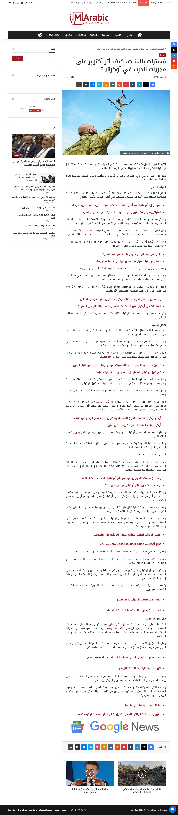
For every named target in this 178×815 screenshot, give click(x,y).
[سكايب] (99, 84)
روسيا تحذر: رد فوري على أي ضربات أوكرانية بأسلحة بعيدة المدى (124, 657)
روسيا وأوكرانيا (93, 507)
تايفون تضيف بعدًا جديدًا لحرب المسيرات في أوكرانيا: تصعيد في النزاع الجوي (117, 365)
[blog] (89, 18)
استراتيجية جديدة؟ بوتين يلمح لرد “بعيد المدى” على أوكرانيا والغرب (122, 212)
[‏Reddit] (119, 84)
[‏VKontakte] (112, 84)
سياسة (106, 34)
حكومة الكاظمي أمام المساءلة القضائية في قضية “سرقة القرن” (33, 198)
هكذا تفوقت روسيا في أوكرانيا (143, 705)
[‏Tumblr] (132, 84)
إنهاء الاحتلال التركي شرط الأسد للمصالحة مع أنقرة (35, 216)
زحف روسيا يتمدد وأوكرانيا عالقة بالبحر (139, 599)
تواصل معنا (33, 810)
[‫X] (146, 84)
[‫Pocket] (97, 747)
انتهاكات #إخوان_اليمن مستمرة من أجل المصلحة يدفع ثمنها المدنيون (34, 163)
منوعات (82, 34)
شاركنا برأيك (22, 810)
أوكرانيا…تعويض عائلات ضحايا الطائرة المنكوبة (134, 610)
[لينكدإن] (139, 84)
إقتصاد (94, 34)
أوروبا (148, 49)
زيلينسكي (92, 647)
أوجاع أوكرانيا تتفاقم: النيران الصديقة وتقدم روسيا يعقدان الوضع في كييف (117, 417)
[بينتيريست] (126, 84)
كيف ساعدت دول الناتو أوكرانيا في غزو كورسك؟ (133, 485)
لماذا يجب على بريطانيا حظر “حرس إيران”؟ (37, 207)
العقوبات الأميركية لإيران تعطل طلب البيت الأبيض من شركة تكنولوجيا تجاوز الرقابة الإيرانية (34, 188)
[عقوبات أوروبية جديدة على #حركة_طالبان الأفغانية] (47, 178)
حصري (68, 34)
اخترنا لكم (54, 34)
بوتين (148, 618)
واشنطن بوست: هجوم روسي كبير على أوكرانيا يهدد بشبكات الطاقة (121, 478)
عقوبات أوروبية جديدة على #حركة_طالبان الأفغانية (26, 175)
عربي (130, 34)
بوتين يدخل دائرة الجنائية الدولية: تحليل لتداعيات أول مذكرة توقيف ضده (119, 714)
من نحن (57, 810)
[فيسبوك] (152, 84)
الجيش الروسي (105, 401)
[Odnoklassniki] (106, 84)
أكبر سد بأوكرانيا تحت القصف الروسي (139, 668)
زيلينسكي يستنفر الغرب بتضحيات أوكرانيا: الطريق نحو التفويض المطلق (120, 299)
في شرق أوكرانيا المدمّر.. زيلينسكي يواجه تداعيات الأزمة (128, 372)
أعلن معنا (11, 810)
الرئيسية (160, 49)
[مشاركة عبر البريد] (86, 84)
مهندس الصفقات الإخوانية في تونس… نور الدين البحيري (34, 234)
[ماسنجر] (92, 84)
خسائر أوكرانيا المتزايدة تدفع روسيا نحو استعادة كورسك (128, 261)
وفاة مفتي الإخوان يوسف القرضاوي (39, 225)
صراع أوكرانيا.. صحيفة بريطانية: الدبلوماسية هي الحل (130, 543)
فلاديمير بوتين (79, 432)
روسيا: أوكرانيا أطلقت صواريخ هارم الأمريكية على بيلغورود (127, 534)
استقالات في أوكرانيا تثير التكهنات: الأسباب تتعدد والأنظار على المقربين (119, 306)
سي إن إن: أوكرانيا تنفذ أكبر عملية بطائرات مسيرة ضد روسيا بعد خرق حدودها (116, 205)
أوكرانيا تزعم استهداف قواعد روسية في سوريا (134, 425)
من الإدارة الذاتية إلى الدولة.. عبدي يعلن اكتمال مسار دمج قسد (107, 3)
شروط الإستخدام (45, 810)
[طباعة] (79, 84)
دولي (118, 34)
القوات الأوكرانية (84, 230)
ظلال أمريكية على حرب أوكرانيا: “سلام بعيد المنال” (131, 254)
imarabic (165, 810)
